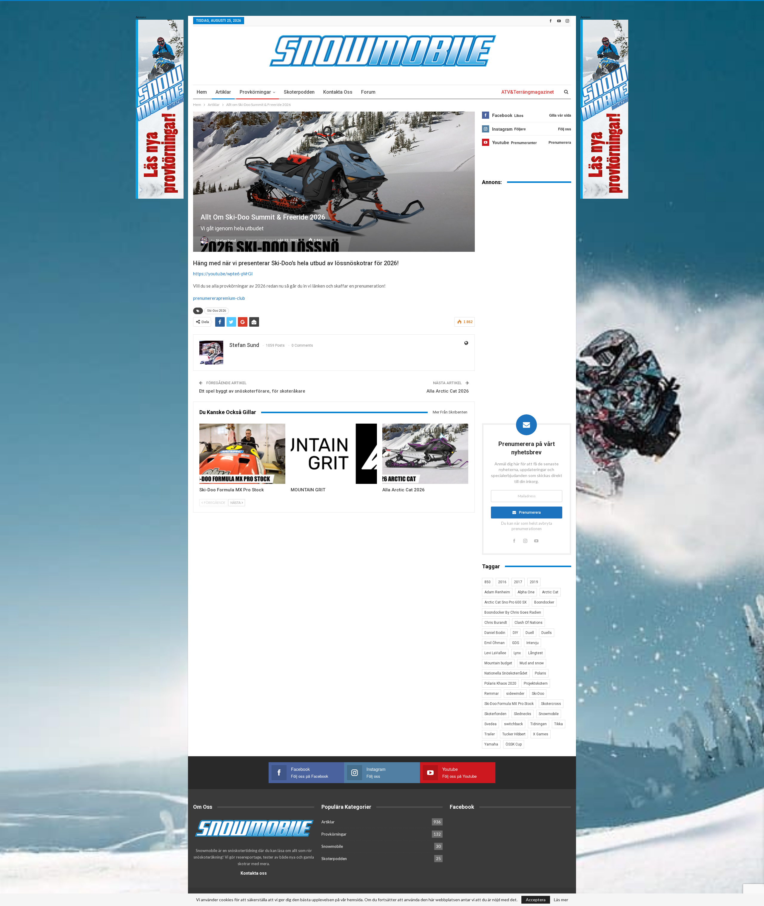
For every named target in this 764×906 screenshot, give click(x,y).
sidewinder (515, 694)
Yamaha (491, 744)
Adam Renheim (497, 592)
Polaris (540, 673)
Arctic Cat (550, 592)
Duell (530, 633)
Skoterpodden (299, 92)
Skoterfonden (495, 714)
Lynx (517, 653)
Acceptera (536, 899)
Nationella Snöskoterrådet (505, 673)
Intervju (532, 643)
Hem (202, 92)
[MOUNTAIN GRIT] (334, 454)
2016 (502, 582)
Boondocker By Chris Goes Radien (512, 612)
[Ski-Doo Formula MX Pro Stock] (242, 454)
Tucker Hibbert (514, 734)
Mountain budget (498, 663)
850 (487, 582)
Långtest (535, 653)
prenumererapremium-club (219, 298)
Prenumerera (530, 512)
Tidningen (538, 724)
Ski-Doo (538, 694)
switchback (513, 724)
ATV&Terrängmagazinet (527, 92)
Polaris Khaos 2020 (500, 683)
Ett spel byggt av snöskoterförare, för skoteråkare (252, 391)
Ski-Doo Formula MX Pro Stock (509, 704)
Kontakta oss (337, 92)
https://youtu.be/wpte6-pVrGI (223, 273)
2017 (518, 582)
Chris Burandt (495, 623)
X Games (540, 734)
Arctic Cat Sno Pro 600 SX (505, 602)
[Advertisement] (526, 283)
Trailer (489, 734)
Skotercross (551, 704)
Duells (546, 633)
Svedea (490, 724)
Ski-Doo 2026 (216, 310)
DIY (515, 633)
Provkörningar (255, 92)
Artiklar (223, 92)
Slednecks (522, 714)
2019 (534, 582)
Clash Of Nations (529, 623)
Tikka (558, 724)
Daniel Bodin (494, 633)
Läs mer (561, 900)
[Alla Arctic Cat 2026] (425, 454)
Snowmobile (549, 714)
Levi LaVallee (495, 653)
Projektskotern (536, 683)
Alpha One (526, 592)
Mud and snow (532, 663)
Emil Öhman (494, 643)
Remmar (491, 694)
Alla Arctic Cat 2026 (447, 391)
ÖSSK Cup (514, 744)
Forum (368, 92)
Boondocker (544, 602)
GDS (515, 643)
